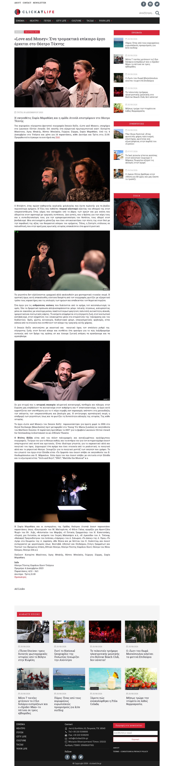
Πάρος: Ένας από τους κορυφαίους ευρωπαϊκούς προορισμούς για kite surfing (142, 45)
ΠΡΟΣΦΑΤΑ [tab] (137, 32)
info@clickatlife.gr (78, 738)
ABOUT (17, 3)
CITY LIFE (61, 20)
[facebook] (143, 4)
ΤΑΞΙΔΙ (90, 20)
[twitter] (157, 4)
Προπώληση (20, 577)
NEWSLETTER (39, 3)
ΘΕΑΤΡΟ (34, 20)
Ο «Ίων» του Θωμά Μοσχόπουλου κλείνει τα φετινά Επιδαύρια (141, 79)
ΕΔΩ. (58, 137)
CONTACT (27, 3)
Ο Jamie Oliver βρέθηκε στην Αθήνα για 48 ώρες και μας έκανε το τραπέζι (142, 176)
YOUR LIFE (104, 20)
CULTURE (76, 20)
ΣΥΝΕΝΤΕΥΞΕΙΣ (136, 124)
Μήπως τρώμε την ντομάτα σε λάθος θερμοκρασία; (140, 109)
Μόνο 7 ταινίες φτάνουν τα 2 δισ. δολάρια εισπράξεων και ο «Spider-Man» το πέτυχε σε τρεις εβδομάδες (142, 63)
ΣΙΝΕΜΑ (20, 20)
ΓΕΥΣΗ (47, 20)
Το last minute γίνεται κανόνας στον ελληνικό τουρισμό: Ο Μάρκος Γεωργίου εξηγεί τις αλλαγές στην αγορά (141, 159)
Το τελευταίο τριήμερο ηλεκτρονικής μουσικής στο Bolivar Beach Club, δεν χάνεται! (141, 94)
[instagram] (150, 4)
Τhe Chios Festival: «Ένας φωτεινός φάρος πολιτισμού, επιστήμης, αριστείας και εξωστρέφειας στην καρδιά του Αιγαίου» (140, 139)
